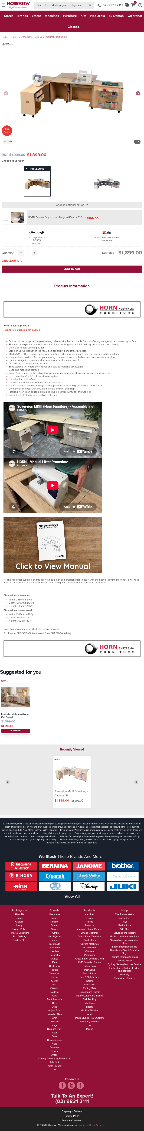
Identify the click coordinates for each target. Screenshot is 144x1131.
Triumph (54, 932)
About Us (19, 914)
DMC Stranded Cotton (89, 962)
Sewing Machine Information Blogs (124, 941)
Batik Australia (54, 999)
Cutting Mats (89, 988)
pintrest (80, 1085)
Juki (54, 1069)
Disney (54, 1051)
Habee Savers (54, 1040)
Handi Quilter (54, 936)
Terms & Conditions (19, 932)
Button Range (89, 973)
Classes (19, 921)
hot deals (97, 15)
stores (8, 15)
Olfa (54, 995)
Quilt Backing (89, 999)
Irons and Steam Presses (90, 929)
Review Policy (124, 960)
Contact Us (124, 918)
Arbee (54, 1055)
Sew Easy (54, 947)
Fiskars (54, 969)
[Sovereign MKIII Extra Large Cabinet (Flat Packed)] (72, 773)
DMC (54, 984)
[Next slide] (138, 93)
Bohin (54, 1036)
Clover (54, 981)
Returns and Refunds (124, 978)
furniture (70, 15)
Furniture (89, 925)
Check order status (124, 914)
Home (5, 37)
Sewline (54, 1021)
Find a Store (124, 925)
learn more (37, 243)
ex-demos (116, 15)
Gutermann (54, 973)
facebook (62, 1085)
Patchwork (89, 955)
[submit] (90, 5)
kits (83, 15)
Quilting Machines (89, 944)
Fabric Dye (89, 984)
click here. (92, 842)
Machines (89, 914)
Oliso (54, 1006)
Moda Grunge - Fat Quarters (89, 1018)
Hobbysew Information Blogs (124, 936)
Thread (89, 921)
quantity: (8, 253)
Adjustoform (54, 1010)
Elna (54, 962)
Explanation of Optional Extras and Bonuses (124, 969)
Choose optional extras (71, 205)
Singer (54, 929)
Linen (89, 1025)
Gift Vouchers (89, 947)
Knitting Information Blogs (125, 957)
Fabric (89, 918)
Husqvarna (54, 914)
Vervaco (54, 1047)
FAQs (124, 921)
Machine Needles (89, 1010)
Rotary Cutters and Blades (89, 995)
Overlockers (89, 940)
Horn (13, 37)
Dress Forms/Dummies (89, 936)
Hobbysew (54, 966)
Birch (54, 1018)
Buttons (89, 981)
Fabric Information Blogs (124, 946)
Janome (54, 921)
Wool (89, 1014)
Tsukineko (54, 955)
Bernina (54, 918)
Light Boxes (89, 1003)
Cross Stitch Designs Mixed (89, 958)
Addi (54, 1032)
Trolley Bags (89, 966)
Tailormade (54, 944)
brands (22, 15)
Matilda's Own (54, 1014)
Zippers (89, 1006)
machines (52, 15)
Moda (54, 940)
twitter (71, 1085)
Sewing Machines (90, 932)
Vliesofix (54, 988)
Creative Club (19, 940)
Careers (19, 918)
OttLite (54, 958)
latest (36, 15)
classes (73, 26)
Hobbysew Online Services (91, 1125)
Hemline (54, 951)
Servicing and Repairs (124, 932)
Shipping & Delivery (72, 1111)
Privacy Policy (19, 929)
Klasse (54, 977)
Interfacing (89, 969)
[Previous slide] (6, 93)
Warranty (124, 974)
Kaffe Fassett (54, 1066)
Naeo (54, 1043)
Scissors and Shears (89, 992)
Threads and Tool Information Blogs (124, 952)
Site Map (124, 929)
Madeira (54, 992)
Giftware (89, 951)
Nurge (54, 1025)
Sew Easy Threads (89, 1021)
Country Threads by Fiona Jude (54, 1058)
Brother (54, 925)
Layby (19, 925)
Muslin (89, 1029)
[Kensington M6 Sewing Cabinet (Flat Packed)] (15, 697)
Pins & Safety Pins (89, 977)
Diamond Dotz (54, 1029)
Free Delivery (19, 936)
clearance (135, 15)
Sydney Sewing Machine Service (124, 964)
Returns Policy (72, 1116)
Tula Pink (54, 1062)
